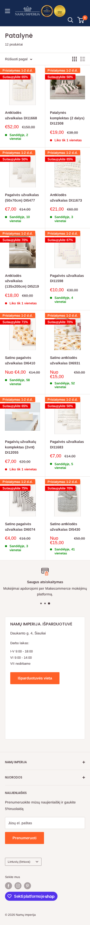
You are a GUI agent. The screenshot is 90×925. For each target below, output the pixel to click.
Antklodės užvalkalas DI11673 (66, 197)
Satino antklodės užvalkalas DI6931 (65, 360)
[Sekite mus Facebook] (8, 885)
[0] (81, 20)
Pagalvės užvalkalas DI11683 (67, 444)
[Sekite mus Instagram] (18, 885)
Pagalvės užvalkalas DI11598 (67, 278)
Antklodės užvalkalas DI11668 (21, 115)
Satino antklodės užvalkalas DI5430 (65, 526)
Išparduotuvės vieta (35, 678)
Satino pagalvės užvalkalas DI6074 (20, 526)
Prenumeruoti (24, 838)
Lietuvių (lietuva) (19, 861)
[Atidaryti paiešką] (70, 20)
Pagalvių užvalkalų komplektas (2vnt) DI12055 (20, 447)
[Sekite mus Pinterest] (27, 885)
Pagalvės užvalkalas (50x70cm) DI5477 (22, 197)
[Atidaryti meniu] (7, 11)
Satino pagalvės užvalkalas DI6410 (20, 360)
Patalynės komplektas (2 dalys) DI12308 (67, 118)
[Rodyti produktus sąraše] (82, 59)
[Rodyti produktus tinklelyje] (74, 59)
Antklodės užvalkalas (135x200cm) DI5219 (22, 281)
